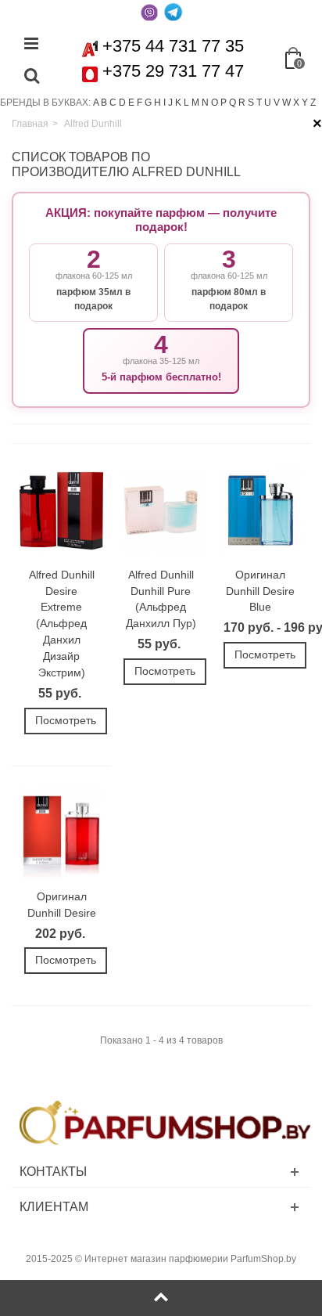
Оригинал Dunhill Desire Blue (260, 591)
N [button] (205, 102)
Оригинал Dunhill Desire (61, 904)
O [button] (214, 102)
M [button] (195, 102)
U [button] (267, 102)
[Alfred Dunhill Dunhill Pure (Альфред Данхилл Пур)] (160, 511)
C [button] (112, 102)
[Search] (31, 76)
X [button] (296, 102)
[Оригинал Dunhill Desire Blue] (260, 511)
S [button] (251, 102)
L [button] (186, 102)
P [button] (223, 102)
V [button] (277, 102)
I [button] (164, 102)
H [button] (157, 102)
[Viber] (149, 11)
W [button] (286, 102)
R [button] (241, 102)
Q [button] (232, 102)
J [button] (170, 102)
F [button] (139, 102)
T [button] (259, 102)
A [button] (95, 102)
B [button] (104, 102)
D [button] (122, 102)
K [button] (178, 102)
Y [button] (305, 102)
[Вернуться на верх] (161, 1298)
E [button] (131, 102)
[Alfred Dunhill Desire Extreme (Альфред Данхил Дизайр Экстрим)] (61, 511)
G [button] (148, 102)
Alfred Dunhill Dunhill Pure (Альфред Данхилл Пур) (161, 599)
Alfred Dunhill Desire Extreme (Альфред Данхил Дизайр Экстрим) (62, 624)
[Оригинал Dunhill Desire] (61, 833)
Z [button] (313, 102)
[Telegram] (172, 11)
